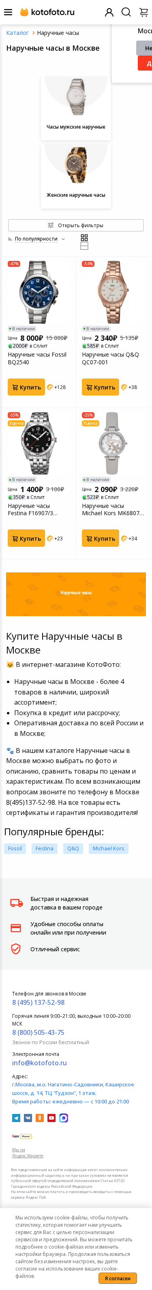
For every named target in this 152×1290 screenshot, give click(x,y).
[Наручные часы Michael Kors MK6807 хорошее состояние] (113, 443)
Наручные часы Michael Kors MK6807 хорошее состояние (110, 509)
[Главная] (17, 33)
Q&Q (73, 848)
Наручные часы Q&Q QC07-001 (110, 358)
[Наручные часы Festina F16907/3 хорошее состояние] (39, 443)
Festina (45, 848)
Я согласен (118, 1278)
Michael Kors (108, 848)
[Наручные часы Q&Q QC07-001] (113, 292)
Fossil (15, 848)
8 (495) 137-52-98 (38, 1002)
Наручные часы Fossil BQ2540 (37, 358)
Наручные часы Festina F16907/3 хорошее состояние (35, 509)
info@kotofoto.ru (39, 1062)
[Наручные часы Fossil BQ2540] (39, 292)
